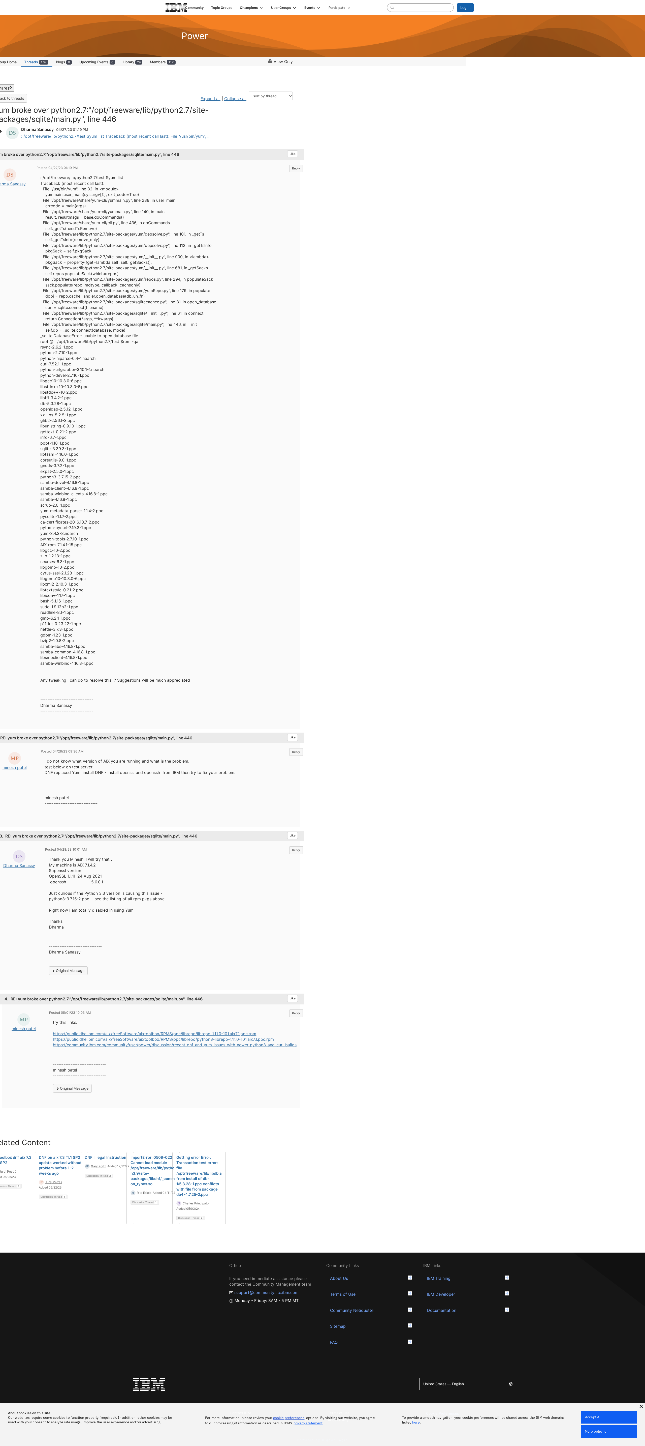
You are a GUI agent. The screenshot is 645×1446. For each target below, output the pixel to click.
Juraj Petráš (53, 1182)
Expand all (210, 98)
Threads (35, 62)
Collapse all (235, 98)
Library (132, 62)
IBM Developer (441, 1294)
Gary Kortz (98, 1166)
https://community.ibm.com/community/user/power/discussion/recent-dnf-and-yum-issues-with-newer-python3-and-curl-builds (175, 1044)
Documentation (441, 1310)
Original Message (69, 970)
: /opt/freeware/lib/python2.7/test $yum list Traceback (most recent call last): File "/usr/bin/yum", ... (115, 136)
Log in (465, 7)
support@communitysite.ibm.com (266, 1292)
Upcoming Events (96, 62)
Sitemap (338, 1326)
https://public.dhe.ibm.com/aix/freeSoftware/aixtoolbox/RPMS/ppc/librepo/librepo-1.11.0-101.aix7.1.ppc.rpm (154, 1033)
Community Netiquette (351, 1310)
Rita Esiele (144, 1193)
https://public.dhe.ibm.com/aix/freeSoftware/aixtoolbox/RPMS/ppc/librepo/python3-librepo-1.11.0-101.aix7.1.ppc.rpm (163, 1039)
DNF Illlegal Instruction (105, 1157)
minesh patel (15, 767)
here (416, 1422)
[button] (251, 7)
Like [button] (292, 154)
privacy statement (308, 1423)
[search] (392, 7)
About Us (339, 1278)
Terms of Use (343, 1294)
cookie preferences (289, 1417)
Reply (296, 168)
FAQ (334, 1342)
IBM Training (438, 1278)
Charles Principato (196, 1203)
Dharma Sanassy (19, 865)
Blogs (63, 62)
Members (162, 62)
